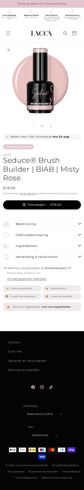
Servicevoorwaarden (24, 370)
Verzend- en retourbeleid (27, 361)
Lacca (18, 465)
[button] (8, 33)
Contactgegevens (27, 477)
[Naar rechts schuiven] (50, 126)
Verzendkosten (28, 193)
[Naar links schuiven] (33, 126)
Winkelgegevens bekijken (26, 279)
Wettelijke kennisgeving (57, 477)
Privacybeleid (16, 471)
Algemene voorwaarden (43, 471)
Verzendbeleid (71, 471)
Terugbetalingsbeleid (65, 465)
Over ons (15, 351)
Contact (14, 342)
